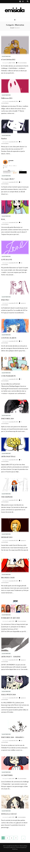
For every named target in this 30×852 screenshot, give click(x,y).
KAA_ (3, 219)
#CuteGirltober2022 (8, 59)
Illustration (6, 56)
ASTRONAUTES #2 (8, 456)
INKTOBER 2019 (7, 418)
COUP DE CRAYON (8, 338)
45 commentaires (21, 778)
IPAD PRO (5, 300)
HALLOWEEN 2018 (8, 694)
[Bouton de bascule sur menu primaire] (15, 20)
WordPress (15, 849)
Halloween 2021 (6, 98)
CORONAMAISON (8, 376)
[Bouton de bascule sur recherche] (27, 1)
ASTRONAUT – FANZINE (10, 656)
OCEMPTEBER (7, 775)
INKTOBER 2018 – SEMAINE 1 (12, 737)
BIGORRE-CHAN (7, 577)
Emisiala (13, 846)
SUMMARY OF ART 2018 (10, 618)
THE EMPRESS (6, 497)
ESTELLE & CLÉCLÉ (8, 814)
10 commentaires (22, 62)
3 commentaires (21, 817)
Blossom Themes (15, 847)
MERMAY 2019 (6, 537)
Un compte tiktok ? (7, 179)
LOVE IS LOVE (6, 259)
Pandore (4, 138)
